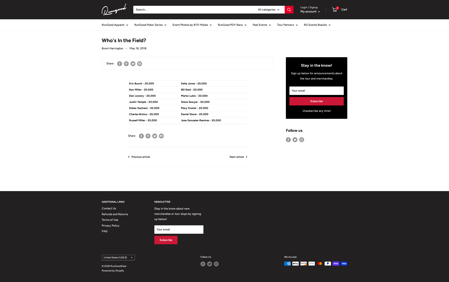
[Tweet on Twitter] (132, 63)
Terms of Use (110, 219)
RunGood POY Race (230, 24)
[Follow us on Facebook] (288, 139)
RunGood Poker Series (148, 24)
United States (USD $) (115, 257)
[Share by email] (139, 63)
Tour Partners (285, 24)
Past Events (260, 24)
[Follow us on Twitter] (295, 139)
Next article (237, 156)
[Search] (289, 10)
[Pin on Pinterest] (126, 63)
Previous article (141, 156)
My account (308, 11)
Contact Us (109, 208)
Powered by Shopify (113, 270)
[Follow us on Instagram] (301, 139)
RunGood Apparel (113, 24)
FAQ (105, 231)
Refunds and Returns (115, 214)
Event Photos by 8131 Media (190, 24)
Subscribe (316, 101)
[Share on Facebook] (119, 63)
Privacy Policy (110, 225)
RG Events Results (315, 24)
